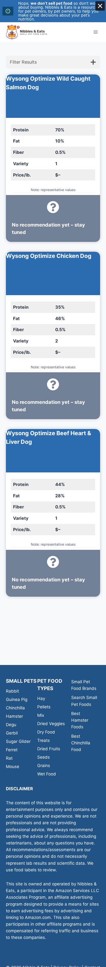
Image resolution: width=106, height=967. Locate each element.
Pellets (44, 706)
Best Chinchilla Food (80, 743)
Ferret (12, 749)
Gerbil (12, 733)
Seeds (43, 757)
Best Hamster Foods (79, 720)
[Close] (100, 6)
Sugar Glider (18, 741)
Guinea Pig (16, 699)
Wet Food (46, 773)
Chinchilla (15, 707)
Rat (9, 758)
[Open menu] (95, 32)
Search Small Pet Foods (84, 701)
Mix (40, 715)
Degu (11, 724)
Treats (43, 740)
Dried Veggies (51, 723)
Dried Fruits (48, 748)
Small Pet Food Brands (83, 685)
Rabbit (12, 691)
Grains (43, 765)
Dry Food (46, 732)
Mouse (12, 766)
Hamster (14, 716)
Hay (41, 698)
